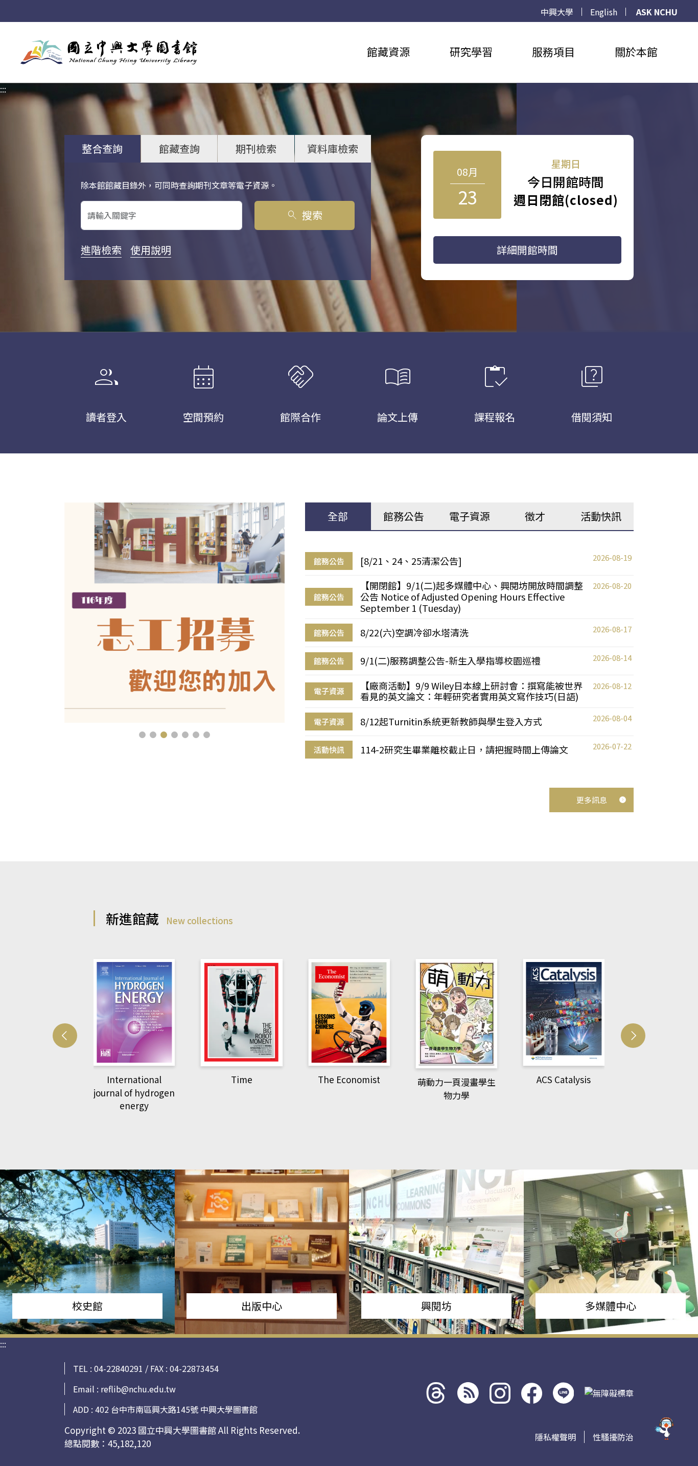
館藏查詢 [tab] (179, 148)
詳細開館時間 (527, 249)
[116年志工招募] (174, 612)
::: (3, 28)
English (603, 12)
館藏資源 (388, 51)
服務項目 (553, 51)
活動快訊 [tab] (600, 516)
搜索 (304, 215)
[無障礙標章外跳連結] (609, 1393)
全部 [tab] (338, 516)
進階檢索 (101, 249)
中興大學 (557, 12)
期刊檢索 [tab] (256, 148)
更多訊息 (591, 799)
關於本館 (636, 51)
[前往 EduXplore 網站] (665, 1433)
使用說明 (150, 249)
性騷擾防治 (613, 1437)
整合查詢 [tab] (102, 148)
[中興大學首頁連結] (108, 52)
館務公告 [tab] (403, 516)
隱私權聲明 (555, 1437)
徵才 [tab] (535, 516)
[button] (142, 734)
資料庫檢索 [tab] (332, 148)
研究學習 (471, 51)
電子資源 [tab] (469, 516)
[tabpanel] (469, 655)
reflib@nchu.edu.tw (138, 1389)
